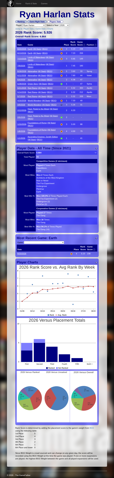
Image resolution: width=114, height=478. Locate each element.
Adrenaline (32, 71)
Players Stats (55, 22)
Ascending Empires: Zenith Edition (43, 137)
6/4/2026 (21, 80)
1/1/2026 (21, 138)
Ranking (21, 22)
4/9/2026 (21, 105)
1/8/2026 (21, 131)
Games (44, 3)
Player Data (28, 29)
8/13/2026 (21, 53)
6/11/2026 (21, 75)
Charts (50, 29)
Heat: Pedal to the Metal (38, 109)
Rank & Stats (31, 3)
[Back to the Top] (96, 148)
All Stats (37, 49)
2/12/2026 (21, 110)
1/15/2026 (21, 124)
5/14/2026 (21, 92)
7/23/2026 (21, 59)
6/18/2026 (21, 71)
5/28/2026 (21, 84)
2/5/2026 (21, 117)
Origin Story (33, 84)
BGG (45, 49)
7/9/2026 (21, 66)
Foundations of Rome (37, 123)
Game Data (40, 29)
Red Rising (32, 88)
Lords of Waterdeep (36, 57)
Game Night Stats (37, 22)
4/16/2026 (21, 100)
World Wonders (34, 100)
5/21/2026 (21, 88)
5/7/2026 (21, 96)
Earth (30, 49)
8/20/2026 (21, 49)
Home (18, 3)
